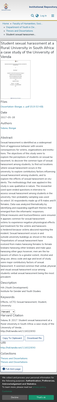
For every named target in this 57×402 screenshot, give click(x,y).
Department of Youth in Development (21, 27)
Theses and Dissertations (19, 31)
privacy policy (39, 387)
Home (5, 23)
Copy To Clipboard (12, 338)
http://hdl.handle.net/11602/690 (18, 347)
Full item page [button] (13, 369)
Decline (14, 397)
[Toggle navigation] (52, 16)
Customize (7, 391)
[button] (37, 16)
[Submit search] (32, 16)
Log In (43, 15)
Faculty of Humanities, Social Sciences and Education (28, 23)
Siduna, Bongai (8, 128)
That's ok (41, 397)
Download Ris (34, 338)
